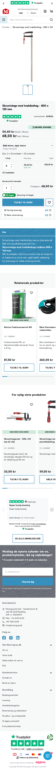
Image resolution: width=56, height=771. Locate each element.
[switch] (27, 13)
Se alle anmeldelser (27, 537)
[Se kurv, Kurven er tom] (51, 11)
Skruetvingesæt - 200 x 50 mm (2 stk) (17, 439)
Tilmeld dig (28, 580)
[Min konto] (45, 11)
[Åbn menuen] (3, 19)
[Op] (11, 164)
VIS (46, 209)
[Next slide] (52, 3)
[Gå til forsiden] (7, 11)
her (3, 590)
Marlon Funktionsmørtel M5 (18, 326)
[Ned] (11, 166)
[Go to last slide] (3, 3)
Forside (5, 27)
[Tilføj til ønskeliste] (49, 202)
